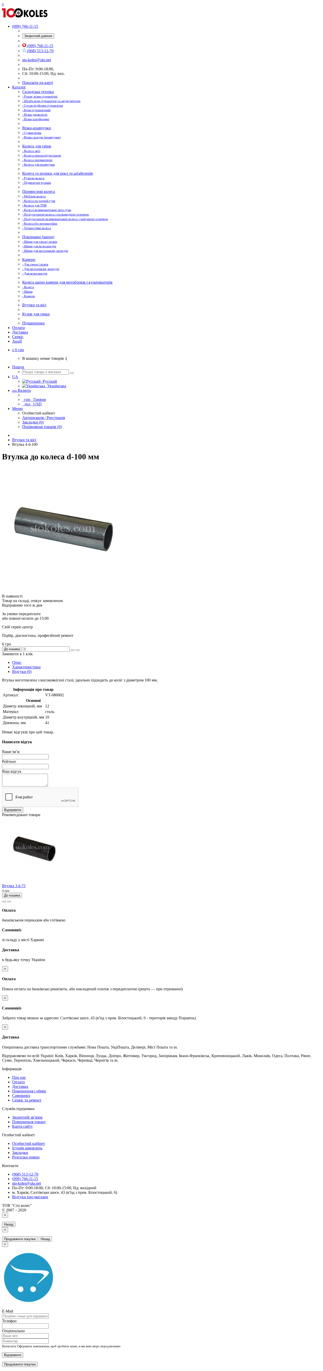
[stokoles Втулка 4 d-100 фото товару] (65, 591)
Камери (28, 259)
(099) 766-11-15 (39, 46)
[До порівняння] (78, 650)
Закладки (20, 1152)
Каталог (19, 87)
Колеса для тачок (36, 146)
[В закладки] (73, 650)
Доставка (20, 332)
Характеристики (26, 667)
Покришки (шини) (38, 237)
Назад (8, 1224)
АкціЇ (17, 341)
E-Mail (7, 1311)
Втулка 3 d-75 (13, 886)
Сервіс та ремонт (26, 1100)
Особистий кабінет (28, 1143)
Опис (16, 662)
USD (32, 404)
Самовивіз (21, 1095)
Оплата (18, 327)
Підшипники (33, 323)
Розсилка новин (26, 1157)
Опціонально (13, 1331)
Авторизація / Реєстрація (43, 417)
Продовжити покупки (20, 1239)
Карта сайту (22, 1126)
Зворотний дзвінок (38, 36)
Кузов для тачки (36, 314)
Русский (49, 381)
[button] (18, 350)
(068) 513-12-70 (39, 51)
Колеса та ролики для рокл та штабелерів (57, 173)
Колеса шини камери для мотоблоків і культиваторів (67, 282)
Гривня (34, 399)
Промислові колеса (38, 191)
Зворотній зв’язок (27, 1117)
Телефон (9, 1321)
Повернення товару (29, 1122)
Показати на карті (37, 82)
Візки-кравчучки (36, 128)
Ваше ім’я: (11, 752)
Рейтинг (9, 761)
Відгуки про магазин (30, 1197)
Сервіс (17, 337)
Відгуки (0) (22, 671)
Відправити (12, 810)
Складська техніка (38, 92)
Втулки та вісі (34, 305)
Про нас (19, 1077)
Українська (55, 386)
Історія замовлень (27, 1148)
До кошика (12, 649)
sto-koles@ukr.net (36, 60)
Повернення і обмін (29, 1091)
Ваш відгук (11, 771)
